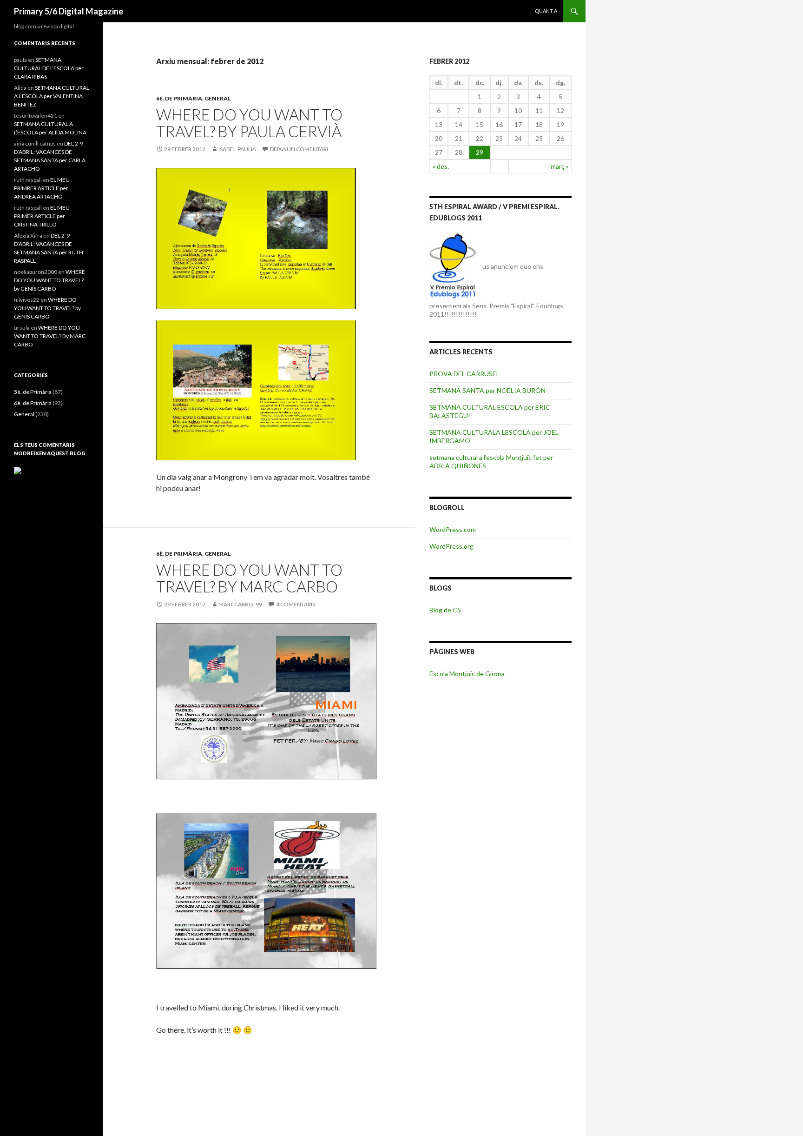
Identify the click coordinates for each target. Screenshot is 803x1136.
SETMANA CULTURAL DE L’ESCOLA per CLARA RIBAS (49, 68)
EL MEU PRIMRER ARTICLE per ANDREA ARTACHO (42, 188)
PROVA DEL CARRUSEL (464, 374)
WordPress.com (452, 529)
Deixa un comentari (299, 149)
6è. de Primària (179, 98)
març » (560, 166)
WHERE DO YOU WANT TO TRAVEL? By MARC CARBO (249, 578)
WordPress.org (451, 546)
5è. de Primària (33, 391)
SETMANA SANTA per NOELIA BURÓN (487, 390)
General (217, 98)
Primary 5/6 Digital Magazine (68, 11)
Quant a (546, 11)
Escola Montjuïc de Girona (467, 674)
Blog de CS (445, 610)
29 (479, 152)
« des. (441, 166)
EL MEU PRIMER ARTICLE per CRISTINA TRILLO (42, 216)
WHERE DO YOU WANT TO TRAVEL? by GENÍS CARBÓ (49, 280)
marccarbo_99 (240, 604)
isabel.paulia (237, 149)
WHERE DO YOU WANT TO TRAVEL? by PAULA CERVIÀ (249, 122)
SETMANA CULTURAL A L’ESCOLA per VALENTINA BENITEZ (51, 96)
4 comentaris (295, 604)
